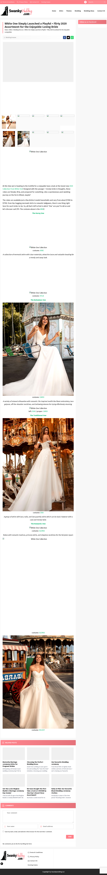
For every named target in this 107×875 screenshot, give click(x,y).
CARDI (42, 397)
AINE (42, 251)
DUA (33, 411)
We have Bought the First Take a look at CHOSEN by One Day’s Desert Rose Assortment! (36, 792)
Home (6, 30)
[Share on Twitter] (72, 37)
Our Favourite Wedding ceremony (60, 763)
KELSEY (42, 730)
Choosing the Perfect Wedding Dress (35, 763)
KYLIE (42, 296)
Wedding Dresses (18, 30)
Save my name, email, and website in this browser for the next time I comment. (28, 831)
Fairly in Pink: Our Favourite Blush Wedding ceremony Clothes (61, 791)
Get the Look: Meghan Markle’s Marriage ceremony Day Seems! (13, 791)
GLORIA (42, 531)
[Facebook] (85, 2)
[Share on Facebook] (64, 37)
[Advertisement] (38, 99)
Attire (10, 30)
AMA (41, 209)
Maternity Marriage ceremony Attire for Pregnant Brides (10, 764)
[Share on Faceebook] (68, 37)
